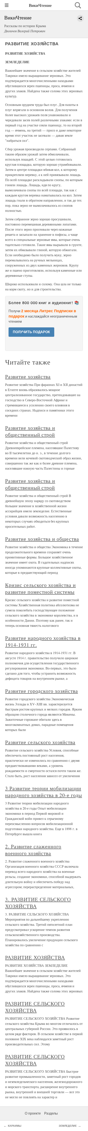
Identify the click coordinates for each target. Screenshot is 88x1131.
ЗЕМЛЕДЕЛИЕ (68, 1125)
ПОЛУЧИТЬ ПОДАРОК (31, 332)
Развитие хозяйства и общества (42, 538)
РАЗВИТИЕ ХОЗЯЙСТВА (35, 957)
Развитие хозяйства (28, 376)
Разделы (51, 1113)
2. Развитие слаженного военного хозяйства (33, 850)
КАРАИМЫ (14, 1125)
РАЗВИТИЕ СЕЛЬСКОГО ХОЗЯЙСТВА (35, 1007)
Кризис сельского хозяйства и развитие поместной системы (40, 588)
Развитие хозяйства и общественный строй (30, 431)
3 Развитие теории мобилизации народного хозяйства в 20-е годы (43, 791)
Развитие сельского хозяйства (40, 742)
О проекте (33, 1113)
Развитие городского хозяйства (41, 690)
